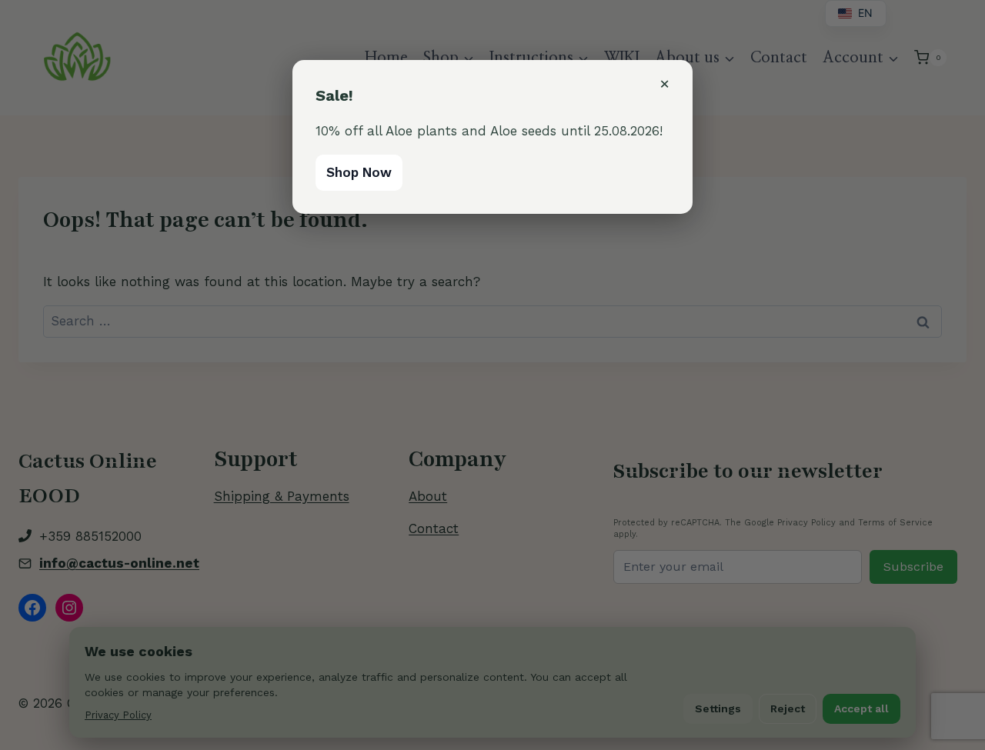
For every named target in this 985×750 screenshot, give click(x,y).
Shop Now (359, 172)
